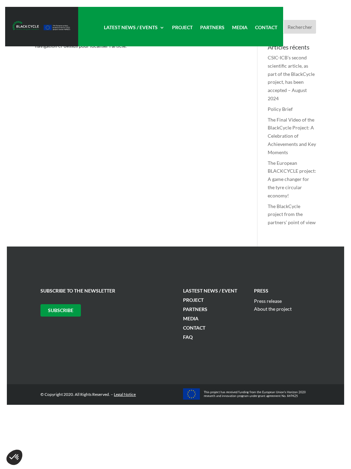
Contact (266, 27)
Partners (212, 27)
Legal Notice (125, 394)
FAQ (188, 337)
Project (182, 27)
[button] (14, 457)
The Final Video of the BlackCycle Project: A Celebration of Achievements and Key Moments (292, 136)
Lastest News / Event (210, 291)
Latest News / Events (131, 27)
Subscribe (60, 310)
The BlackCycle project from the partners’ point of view (292, 214)
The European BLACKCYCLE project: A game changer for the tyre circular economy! (292, 179)
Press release (268, 301)
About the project (273, 309)
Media (239, 27)
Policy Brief (280, 109)
